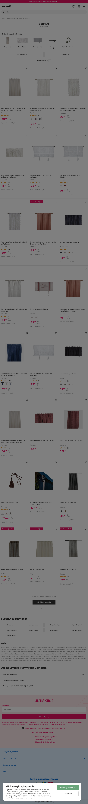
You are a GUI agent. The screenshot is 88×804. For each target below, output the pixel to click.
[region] (42, 792)
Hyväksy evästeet (67, 787)
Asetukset (68, 794)
